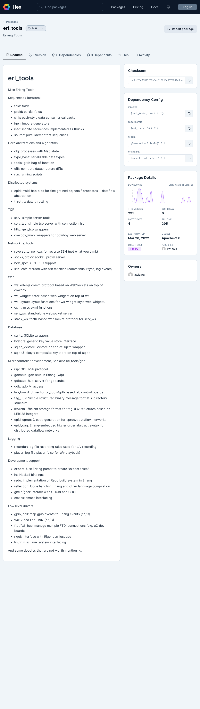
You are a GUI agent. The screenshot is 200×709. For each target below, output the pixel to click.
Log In (187, 7)
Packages (118, 7)
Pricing (138, 7)
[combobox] (70, 7)
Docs (155, 7)
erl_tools (12, 28)
